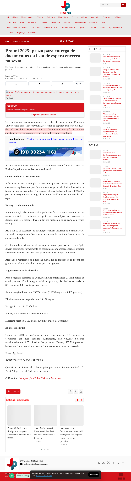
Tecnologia (32, 22)
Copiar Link (14, 391)
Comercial (93, 22)
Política (75, 17)
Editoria (15, 41)
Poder (103, 22)
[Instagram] (113, 463)
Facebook (55, 378)
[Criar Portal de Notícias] (121, 476)
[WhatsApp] (11, 475)
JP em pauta (11, 22)
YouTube (35, 378)
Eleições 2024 (35, 27)
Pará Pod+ (117, 17)
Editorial (40, 17)
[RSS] (98, 463)
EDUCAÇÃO (65, 41)
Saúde (22, 22)
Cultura (84, 17)
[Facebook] (39, 84)
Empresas (106, 17)
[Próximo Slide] (81, 400)
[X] (62, 84)
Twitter (44, 378)
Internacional (55, 22)
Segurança (21, 33)
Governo (31, 33)
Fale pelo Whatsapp (23, 476)
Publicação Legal (50, 27)
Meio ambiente (80, 22)
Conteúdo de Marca (68, 27)
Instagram (24, 378)
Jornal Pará (13, 17)
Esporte (81, 27)
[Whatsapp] (16, 84)
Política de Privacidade (44, 476)
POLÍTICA (95, 49)
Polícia (102, 27)
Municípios (62, 17)
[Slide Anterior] (77, 400)
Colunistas (50, 17)
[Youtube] (103, 463)
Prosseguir (94, 475)
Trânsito (10, 33)
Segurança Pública (115, 27)
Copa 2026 (92, 27)
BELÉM (93, 145)
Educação (67, 22)
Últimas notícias (27, 17)
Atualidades (95, 17)
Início (7, 41)
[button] (41, 449)
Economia (43, 22)
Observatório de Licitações (17, 27)
